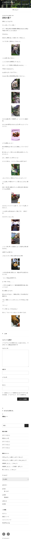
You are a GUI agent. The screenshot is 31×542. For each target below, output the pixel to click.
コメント (5, 348)
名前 (4, 369)
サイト (4, 385)
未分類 (4, 504)
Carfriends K (8, 2)
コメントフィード (6, 519)
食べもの (6, 491)
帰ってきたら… (6, 469)
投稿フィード (5, 516)
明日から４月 (5, 438)
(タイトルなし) (6, 435)
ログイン (4, 513)
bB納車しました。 (7, 463)
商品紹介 (6, 497)
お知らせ (4, 501)
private (4, 488)
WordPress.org (6, 523)
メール (4, 377)
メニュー (16, 9)
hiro (13, 15)
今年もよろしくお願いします (9, 457)
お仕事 (5, 333)
